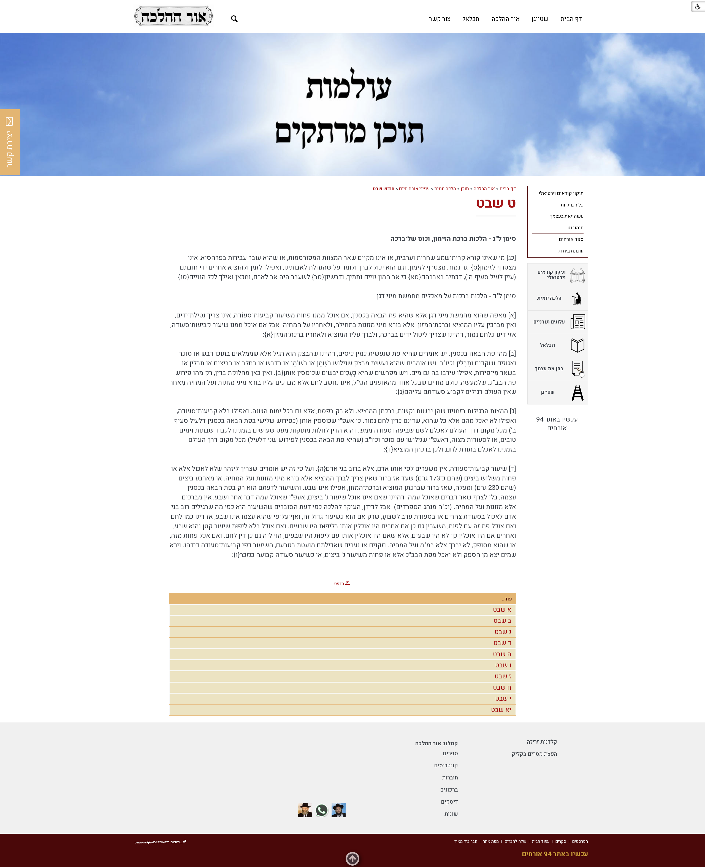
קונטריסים (446, 766)
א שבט (502, 610)
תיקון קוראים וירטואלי (561, 193)
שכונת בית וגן (570, 251)
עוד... (506, 599)
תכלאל (470, 19)
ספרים (450, 753)
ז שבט (503, 676)
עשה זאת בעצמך (567, 216)
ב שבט (502, 621)
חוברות (450, 778)
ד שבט (502, 643)
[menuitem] (571, 19)
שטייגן (540, 19)
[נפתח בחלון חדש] (173, 15)
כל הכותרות (572, 205)
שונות (451, 814)
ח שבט (502, 687)
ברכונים (449, 790)
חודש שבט (383, 188)
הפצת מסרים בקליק (534, 754)
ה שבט (502, 654)
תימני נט (575, 228)
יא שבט (501, 710)
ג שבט (503, 632)
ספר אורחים (571, 239)
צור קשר (439, 19)
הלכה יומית (445, 188)
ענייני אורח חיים (414, 188)
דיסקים (449, 802)
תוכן (465, 188)
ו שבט (503, 665)
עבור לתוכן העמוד (352, 5)
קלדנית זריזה (542, 742)
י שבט (503, 698)
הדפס (339, 584)
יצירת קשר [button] (10, 149)
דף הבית (571, 19)
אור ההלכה (506, 19)
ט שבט (496, 203)
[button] (234, 19)
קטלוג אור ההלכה (436, 744)
